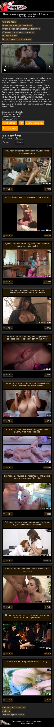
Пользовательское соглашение (31, 722)
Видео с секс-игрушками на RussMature (21, 29)
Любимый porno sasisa (13, 714)
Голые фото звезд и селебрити (17, 25)
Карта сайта (18, 721)
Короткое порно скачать (13, 707)
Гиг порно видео (9, 36)
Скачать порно (9, 22)
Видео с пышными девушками (16, 39)
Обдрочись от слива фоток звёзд (18, 32)
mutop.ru (6, 711)
